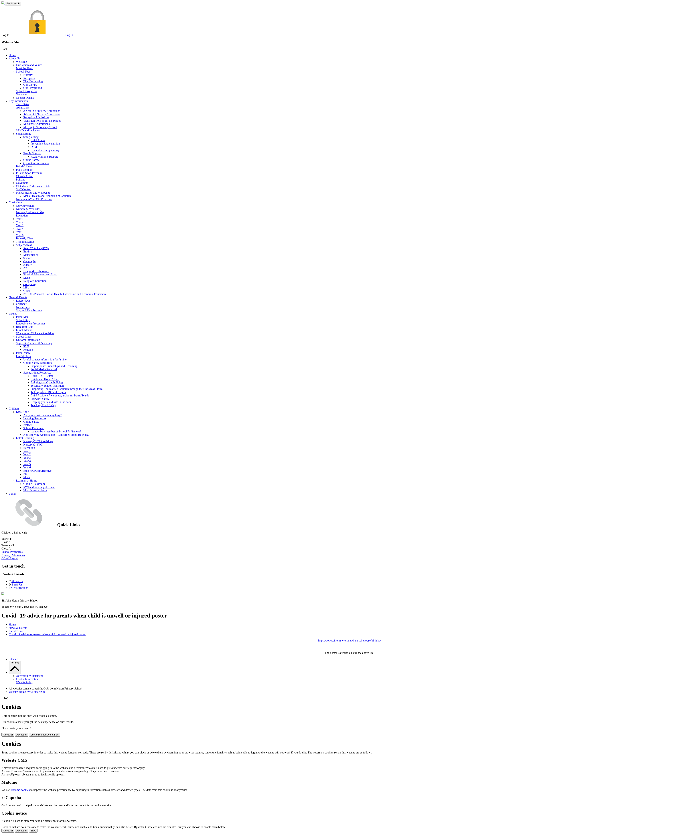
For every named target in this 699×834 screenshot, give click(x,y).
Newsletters (22, 307)
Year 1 (19, 218)
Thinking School (25, 241)
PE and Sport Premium (29, 173)
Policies (20, 179)
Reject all (8, 734)
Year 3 (19, 225)
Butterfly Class (24, 238)
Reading (28, 349)
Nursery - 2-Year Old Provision (34, 199)
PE (25, 474)
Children (14, 408)
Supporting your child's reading (34, 343)
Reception (29, 78)
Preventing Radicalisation (45, 143)
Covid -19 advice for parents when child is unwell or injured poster (47, 634)
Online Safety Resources (37, 362)
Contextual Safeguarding (45, 150)
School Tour (23, 71)
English (27, 251)
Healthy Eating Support (44, 156)
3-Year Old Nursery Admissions (41, 114)
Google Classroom (34, 483)
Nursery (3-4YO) (33, 444)
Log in (69, 35)
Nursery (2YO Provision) (38, 441)
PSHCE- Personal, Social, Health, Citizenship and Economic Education (64, 294)
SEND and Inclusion (28, 130)
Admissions (22, 107)
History (27, 264)
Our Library (30, 84)
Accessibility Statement (29, 675)
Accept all (21, 734)
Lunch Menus (24, 330)
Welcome (21, 61)
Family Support (32, 153)
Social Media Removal (44, 369)
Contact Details (25, 97)
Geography (29, 261)
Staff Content (23, 189)
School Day (23, 320)
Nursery (28, 74)
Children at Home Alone (45, 379)
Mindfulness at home (35, 490)
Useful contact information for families (45, 359)
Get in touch (13, 3)
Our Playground (32, 87)
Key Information (18, 101)
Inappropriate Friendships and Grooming (54, 366)
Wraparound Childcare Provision (35, 333)
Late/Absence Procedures (30, 323)
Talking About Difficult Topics (48, 392)
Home (12, 55)
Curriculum (15, 202)
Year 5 (19, 231)
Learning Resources (34, 418)
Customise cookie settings (45, 734)
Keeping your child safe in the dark (51, 402)
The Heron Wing (33, 81)
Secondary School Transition (47, 385)
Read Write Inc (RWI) (36, 248)
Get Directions (19, 587)
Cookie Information (27, 679)
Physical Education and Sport (40, 274)
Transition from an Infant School (42, 120)
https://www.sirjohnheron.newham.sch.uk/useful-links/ (349, 640)
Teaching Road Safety (43, 405)
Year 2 (19, 222)
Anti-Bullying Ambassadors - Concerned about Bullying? (56, 434)
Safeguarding (23, 133)
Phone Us (17, 581)
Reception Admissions (36, 117)
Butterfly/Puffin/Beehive (37, 470)
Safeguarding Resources (37, 372)
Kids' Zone (22, 411)
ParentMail (22, 316)
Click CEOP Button (42, 375)
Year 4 (19, 228)
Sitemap (13, 659)
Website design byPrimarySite (27, 691)
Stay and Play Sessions (29, 310)
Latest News (23, 300)
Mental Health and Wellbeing (33, 192)
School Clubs (23, 336)
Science (27, 258)
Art (25, 267)
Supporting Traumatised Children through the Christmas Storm (66, 388)
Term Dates (22, 104)
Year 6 (19, 235)
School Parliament (33, 428)
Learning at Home (26, 480)
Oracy (26, 290)
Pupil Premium (24, 169)
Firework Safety (40, 398)
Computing (29, 284)
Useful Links (23, 356)
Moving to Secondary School (40, 127)
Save (33, 830)
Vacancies (21, 94)
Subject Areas (24, 244)
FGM (34, 146)
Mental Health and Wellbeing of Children (47, 195)
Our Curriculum (25, 205)
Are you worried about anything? (42, 415)
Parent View (23, 352)
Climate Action (24, 176)
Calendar (21, 303)
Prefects (27, 424)
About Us (14, 58)
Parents (13, 313)
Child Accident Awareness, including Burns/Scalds (60, 395)
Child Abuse (38, 140)
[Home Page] (3, 3)
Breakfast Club (24, 326)
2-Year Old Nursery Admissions (41, 110)
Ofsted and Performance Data (33, 186)
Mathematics (30, 254)
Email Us (17, 584)
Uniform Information (28, 339)
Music (26, 277)
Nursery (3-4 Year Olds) (30, 212)
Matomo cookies (20, 789)
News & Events (18, 297)
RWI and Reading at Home (39, 487)
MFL (26, 287)
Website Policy (24, 682)
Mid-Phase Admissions (36, 123)
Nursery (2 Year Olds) (28, 208)
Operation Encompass (36, 163)
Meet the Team (24, 68)
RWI (26, 346)
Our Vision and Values (29, 65)
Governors (22, 182)
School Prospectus (26, 91)
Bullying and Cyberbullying (47, 382)
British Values (24, 166)
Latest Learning (25, 438)
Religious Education (35, 280)
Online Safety (31, 159)
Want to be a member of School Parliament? (56, 431)
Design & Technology (36, 271)
